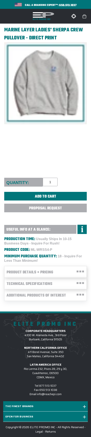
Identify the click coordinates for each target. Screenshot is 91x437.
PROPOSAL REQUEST (45, 208)
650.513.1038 (48, 390)
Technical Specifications (29, 284)
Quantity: (17, 182)
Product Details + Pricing (30, 272)
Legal (39, 431)
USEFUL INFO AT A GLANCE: (28, 230)
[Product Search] (73, 16)
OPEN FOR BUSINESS (19, 416)
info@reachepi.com (49, 394)
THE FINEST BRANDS (19, 406)
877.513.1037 (48, 386)
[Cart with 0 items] (85, 16)
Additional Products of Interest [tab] (36, 296)
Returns (50, 431)
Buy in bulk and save (45, 217)
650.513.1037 (68, 5)
